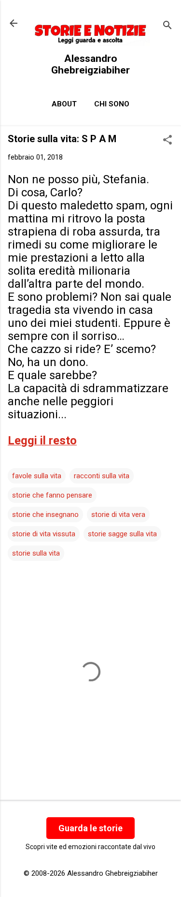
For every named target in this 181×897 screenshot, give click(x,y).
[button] (167, 140)
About (64, 104)
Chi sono (111, 104)
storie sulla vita (36, 553)
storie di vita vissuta (43, 533)
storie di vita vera (118, 514)
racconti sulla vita (101, 475)
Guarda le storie (90, 828)
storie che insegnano (45, 514)
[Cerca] (167, 26)
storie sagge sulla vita (122, 533)
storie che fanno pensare (52, 495)
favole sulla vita (36, 475)
